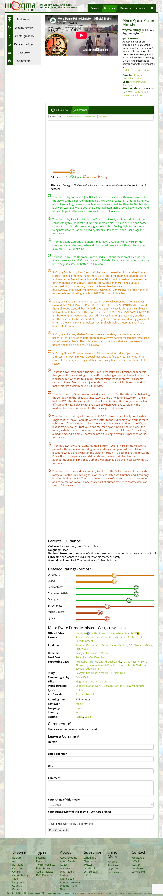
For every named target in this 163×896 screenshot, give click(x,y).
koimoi (89, 353)
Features (113, 869)
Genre (16, 871)
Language (18, 882)
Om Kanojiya (96, 657)
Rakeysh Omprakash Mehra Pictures (97, 637)
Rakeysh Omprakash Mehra (132, 77)
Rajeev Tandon (118, 645)
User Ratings (43, 868)
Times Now (101, 241)
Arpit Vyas (82, 648)
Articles (112, 862)
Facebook (81, 633)
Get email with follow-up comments (72, 824)
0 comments (90, 116)
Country (17, 885)
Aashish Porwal (85, 694)
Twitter (94, 633)
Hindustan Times (92, 219)
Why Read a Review (67, 873)
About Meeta (67, 861)
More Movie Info (132, 95)
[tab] (59, 110)
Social (144, 92)
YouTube (107, 633)
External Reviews (41, 859)
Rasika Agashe (131, 661)
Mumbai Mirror (99, 445)
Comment (54, 778)
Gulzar (79, 690)
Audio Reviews (44, 871)
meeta (79, 704)
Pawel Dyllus (83, 677)
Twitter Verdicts (45, 864)
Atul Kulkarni (83, 661)
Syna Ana (91, 665)
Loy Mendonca (136, 686)
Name (52, 741)
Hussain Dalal (118, 673)
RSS (86, 875)
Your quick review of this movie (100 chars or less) (79, 811)
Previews (113, 865)
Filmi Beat (84, 272)
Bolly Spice (96, 197)
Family (136, 92)
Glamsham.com (91, 301)
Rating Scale (67, 878)
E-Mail (135, 861)
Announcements (70, 882)
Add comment (105, 116)
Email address (57, 753)
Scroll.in (102, 471)
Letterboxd (90, 871)
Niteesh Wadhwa (136, 665)
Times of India (97, 257)
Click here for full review (135, 70)
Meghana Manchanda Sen (91, 681)
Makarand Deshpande (108, 661)
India (79, 712)
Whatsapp (90, 857)
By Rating (17, 864)
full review (113, 211)
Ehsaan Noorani (113, 686)
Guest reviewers (66, 866)
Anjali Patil (135, 81)
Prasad (120, 665)
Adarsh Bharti (106, 665)
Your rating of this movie (64, 799)
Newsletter (90, 861)
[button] (94, 8)
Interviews (114, 872)
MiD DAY (100, 416)
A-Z (14, 861)
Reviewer (17, 889)
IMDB (134, 633)
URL (50, 766)
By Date (16, 857)
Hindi (79, 708)
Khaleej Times (85, 334)
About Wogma (68, 857)
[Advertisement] (27, 86)
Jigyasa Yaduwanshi (87, 668)
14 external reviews (73, 116)
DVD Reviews (44, 875)
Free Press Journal (107, 372)
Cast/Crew (18, 868)
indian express (103, 394)
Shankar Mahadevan (88, 686)
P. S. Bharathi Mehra (140, 645)
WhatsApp (138, 857)
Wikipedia (121, 633)
